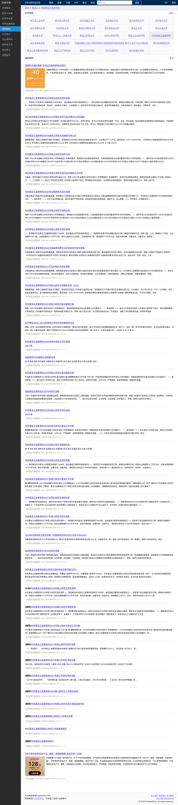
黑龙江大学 (136, 28)
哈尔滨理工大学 (87, 20)
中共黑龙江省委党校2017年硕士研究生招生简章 (47, 516)
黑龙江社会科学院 (136, 35)
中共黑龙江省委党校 (50, 8)
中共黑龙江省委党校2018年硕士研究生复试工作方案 (49, 426)
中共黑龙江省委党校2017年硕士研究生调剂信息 (47, 497)
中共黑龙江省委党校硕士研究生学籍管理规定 (46, 728)
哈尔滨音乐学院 (136, 50)
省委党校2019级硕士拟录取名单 (40, 357)
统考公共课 (7, 13)
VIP (166, 2)
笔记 (84, 2)
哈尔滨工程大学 (62, 20)
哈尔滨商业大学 (112, 28)
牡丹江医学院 (112, 50)
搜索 (137, 2)
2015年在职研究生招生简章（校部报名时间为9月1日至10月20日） (56, 535)
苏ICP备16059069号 (165, 798)
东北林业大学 (112, 20)
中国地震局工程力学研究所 (87, 43)
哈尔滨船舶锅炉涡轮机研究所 (113, 43)
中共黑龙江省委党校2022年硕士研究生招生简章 (47, 229)
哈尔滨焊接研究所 (161, 43)
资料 (174, 2)
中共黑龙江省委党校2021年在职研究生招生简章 (47, 266)
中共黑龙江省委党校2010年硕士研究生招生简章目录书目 (57, 704)
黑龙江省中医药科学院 (37, 50)
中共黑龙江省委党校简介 (42, 741)
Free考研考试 (37, 798)
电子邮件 (170, 795)
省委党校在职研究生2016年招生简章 (42, 550)
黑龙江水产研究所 (62, 50)
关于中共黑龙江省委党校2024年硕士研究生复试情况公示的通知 (55, 117)
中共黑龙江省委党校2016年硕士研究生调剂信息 (53, 607)
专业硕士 (6, 34)
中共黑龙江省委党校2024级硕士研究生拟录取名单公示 (50, 135)
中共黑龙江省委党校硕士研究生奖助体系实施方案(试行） (51, 569)
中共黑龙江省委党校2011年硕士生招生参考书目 (53, 675)
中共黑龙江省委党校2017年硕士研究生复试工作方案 (49, 479)
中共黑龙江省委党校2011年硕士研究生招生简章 (53, 644)
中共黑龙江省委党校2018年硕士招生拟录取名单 (47, 444)
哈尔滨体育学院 (37, 43)
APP (76, 2)
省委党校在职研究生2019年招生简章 (42, 391)
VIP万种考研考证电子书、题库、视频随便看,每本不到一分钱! (53, 753)
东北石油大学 (161, 28)
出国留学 (6, 55)
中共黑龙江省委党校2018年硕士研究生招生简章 (47, 460)
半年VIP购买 (30, 779)
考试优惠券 (30, 91)
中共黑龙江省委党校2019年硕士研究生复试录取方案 (49, 372)
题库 (51, 2)
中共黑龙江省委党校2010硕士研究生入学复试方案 (54, 691)
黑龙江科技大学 (87, 35)
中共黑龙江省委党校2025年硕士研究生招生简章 (47, 98)
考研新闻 (6, 8)
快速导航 (6, 2)
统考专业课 (7, 18)
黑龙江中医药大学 (87, 28)
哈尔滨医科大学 (37, 28)
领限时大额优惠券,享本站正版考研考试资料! (45, 65)
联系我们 (162, 795)
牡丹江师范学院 (112, 35)
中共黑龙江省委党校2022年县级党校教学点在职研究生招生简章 (55, 248)
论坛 (93, 2)
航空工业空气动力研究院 (136, 43)
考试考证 (6, 50)
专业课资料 (7, 39)
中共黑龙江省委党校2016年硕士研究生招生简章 (53, 588)
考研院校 (6, 29)
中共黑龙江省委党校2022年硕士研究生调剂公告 (47, 210)
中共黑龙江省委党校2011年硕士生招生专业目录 (53, 660)
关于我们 (154, 795)
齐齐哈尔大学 (161, 20)
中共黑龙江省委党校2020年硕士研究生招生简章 (47, 341)
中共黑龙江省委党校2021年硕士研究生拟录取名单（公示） (52, 285)
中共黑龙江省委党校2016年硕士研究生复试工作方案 (55, 625)
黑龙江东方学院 (87, 50)
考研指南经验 (8, 23)
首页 (27, 8)
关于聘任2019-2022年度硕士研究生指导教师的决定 (49, 323)
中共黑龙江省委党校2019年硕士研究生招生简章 (47, 410)
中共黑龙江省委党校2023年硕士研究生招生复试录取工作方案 (54, 173)
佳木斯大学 (37, 35)
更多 (172, 58)
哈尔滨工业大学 (37, 20)
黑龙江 (35, 8)
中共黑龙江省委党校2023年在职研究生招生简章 (47, 191)
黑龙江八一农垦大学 (62, 35)
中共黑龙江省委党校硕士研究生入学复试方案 (52, 716)
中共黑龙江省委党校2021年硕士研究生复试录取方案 (49, 304)
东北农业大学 (62, 28)
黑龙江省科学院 (62, 43)
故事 (59, 2)
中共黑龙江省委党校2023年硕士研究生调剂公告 (47, 154)
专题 (68, 2)
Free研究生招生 (33, 2)
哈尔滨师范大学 (136, 20)
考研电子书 (7, 44)
